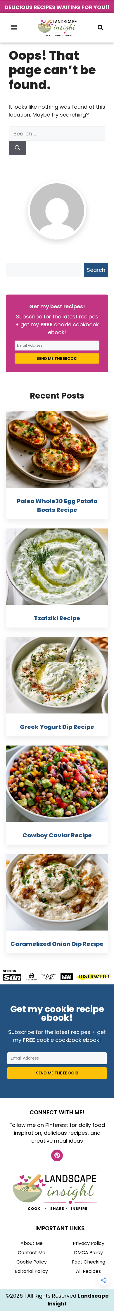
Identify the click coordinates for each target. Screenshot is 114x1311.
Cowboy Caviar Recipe (57, 835)
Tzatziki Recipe (57, 618)
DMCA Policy (88, 1252)
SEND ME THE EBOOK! (57, 358)
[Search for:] (57, 133)
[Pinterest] (57, 1155)
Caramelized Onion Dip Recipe (57, 944)
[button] (14, 27)
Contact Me (31, 1252)
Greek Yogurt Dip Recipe (57, 727)
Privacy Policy (88, 1243)
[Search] (17, 148)
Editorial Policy (31, 1271)
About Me (31, 1243)
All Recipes (88, 1271)
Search (96, 270)
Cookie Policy (31, 1262)
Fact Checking (88, 1262)
